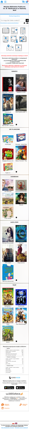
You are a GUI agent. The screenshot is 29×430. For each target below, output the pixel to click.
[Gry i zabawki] (15, 42)
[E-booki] (23, 34)
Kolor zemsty (8, 363)
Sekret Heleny (8, 369)
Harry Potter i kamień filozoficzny (11, 353)
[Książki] (6, 34)
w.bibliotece (14, 398)
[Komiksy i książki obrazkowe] (23, 42)
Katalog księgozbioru (14, 16)
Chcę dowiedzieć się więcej (7, 427)
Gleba (7, 362)
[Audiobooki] (15, 34)
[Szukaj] (27, 20)
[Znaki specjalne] (27, 23)
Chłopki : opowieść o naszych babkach (12, 358)
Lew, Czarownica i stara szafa (11, 361)
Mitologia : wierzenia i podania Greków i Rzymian (14, 350)
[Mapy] (10, 51)
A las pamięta (8, 372)
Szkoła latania (8, 352)
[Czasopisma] (6, 42)
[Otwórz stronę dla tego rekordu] (8, 84)
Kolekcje (17, 23)
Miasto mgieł (8, 368)
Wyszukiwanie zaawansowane (7, 23)
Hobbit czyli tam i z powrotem (11, 351)
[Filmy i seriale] (19, 51)
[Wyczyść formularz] (24, 23)
